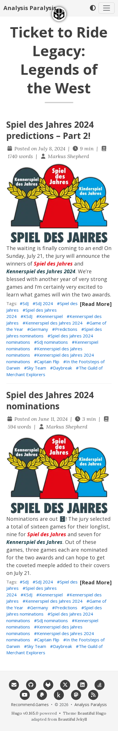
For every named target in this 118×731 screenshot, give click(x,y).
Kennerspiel (51, 316)
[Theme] (93, 8)
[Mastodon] (76, 694)
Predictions (66, 329)
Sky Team (36, 368)
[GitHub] (31, 684)
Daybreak (62, 368)
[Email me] (14, 684)
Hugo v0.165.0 (24, 713)
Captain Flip (48, 361)
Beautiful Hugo (92, 713)
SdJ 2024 (44, 303)
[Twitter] (65, 684)
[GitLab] (48, 684)
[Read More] (96, 303)
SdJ (26, 303)
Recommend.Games (30, 704)
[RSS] (93, 694)
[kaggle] (59, 694)
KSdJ (27, 316)
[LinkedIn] (82, 684)
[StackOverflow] (99, 684)
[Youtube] (25, 694)
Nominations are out (32, 518)
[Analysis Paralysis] (59, 14)
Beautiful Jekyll (72, 719)
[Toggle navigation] (107, 8)
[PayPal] (42, 694)
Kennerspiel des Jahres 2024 (53, 323)
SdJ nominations (52, 342)
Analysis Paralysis (29, 8)
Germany (39, 329)
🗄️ (62, 518)
